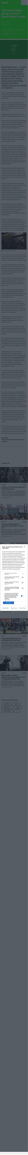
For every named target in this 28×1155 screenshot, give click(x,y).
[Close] (25, 547)
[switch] (22, 577)
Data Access (14, 608)
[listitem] (14, 574)
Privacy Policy (22, 608)
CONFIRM (8, 602)
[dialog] (14, 577)
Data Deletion (5, 608)
